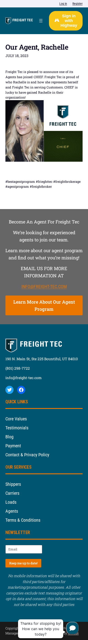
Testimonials (16, 427)
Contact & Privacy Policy (27, 454)
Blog (9, 436)
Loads (10, 502)
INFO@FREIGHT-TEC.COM (44, 286)
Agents (11, 511)
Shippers (13, 484)
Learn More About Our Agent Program (44, 305)
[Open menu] (41, 20)
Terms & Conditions (22, 520)
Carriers (12, 493)
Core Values (16, 419)
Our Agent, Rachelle (36, 47)
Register (77, 3)
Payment (13, 445)
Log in (63, 3)
